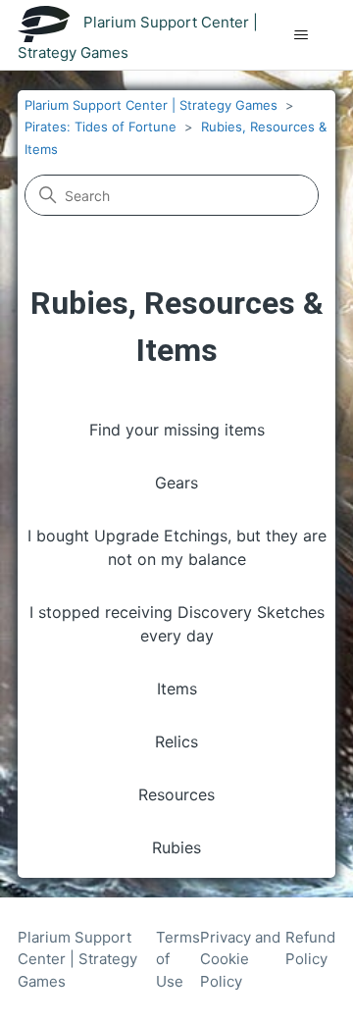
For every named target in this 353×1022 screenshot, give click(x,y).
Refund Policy (310, 948)
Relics (176, 741)
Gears (176, 482)
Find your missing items (177, 429)
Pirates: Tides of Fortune (100, 126)
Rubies (176, 847)
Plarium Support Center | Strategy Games (151, 105)
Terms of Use (178, 959)
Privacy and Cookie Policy (240, 959)
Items (177, 688)
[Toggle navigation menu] (300, 35)
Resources (176, 794)
